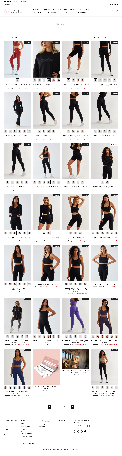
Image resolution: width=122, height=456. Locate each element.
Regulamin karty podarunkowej (43, 425)
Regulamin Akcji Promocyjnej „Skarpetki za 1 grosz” (28, 432)
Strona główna (33, 10)
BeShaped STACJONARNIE (28, 443)
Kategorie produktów (73, 10)
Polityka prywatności (26, 426)
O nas (5, 424)
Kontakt (5, 426)
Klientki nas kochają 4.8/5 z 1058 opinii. (21, 1)
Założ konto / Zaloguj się (27, 424)
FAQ (5, 434)
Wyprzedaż (37, 13)
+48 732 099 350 (8, 5)
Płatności (6, 429)
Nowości (46, 10)
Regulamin (23, 429)
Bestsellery (57, 10)
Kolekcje (90, 10)
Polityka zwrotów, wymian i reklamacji (28, 437)
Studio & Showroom (52, 13)
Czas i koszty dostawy (9, 432)
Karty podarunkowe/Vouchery (75, 13)
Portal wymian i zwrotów (27, 441)
